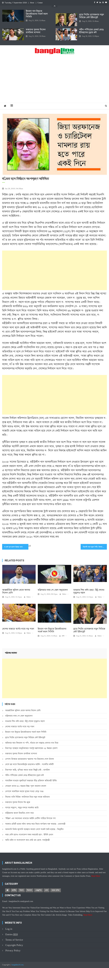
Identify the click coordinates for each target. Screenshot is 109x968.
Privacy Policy (12, 950)
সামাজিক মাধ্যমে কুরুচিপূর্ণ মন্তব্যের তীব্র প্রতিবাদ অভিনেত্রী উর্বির (31, 780)
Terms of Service (14, 939)
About (32, 3)
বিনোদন (29, 890)
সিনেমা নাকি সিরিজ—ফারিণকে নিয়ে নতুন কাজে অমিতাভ (27, 796)
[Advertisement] (54, 81)
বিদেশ (21, 890)
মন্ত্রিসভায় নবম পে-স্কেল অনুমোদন (53, 590)
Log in (8, 928)
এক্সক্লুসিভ (38, 890)
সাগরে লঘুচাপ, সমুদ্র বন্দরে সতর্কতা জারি (21, 807)
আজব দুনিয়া (55, 890)
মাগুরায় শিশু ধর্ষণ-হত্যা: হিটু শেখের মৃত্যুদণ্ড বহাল (88, 591)
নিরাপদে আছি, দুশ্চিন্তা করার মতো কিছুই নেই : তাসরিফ (27, 769)
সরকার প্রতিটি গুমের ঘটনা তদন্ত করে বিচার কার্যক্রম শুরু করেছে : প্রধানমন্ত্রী (35, 823)
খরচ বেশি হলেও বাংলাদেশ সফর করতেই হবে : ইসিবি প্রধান (29, 834)
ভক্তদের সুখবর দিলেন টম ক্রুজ (17, 802)
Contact (40, 3)
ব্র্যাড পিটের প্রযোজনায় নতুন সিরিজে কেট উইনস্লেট (91, 16)
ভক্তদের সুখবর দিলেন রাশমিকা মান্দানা (36, 31)
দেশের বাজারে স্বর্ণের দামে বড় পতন (18, 629)
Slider (28, 597)
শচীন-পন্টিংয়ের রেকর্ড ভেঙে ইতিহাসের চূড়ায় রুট (91, 31)
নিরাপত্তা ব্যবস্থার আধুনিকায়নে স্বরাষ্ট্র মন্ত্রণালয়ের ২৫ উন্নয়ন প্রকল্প (31, 748)
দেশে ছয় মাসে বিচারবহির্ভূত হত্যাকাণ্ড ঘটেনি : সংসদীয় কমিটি (29, 764)
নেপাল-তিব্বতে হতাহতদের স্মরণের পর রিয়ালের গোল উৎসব (29, 758)
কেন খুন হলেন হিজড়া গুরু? (14, 547)
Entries (11, 934)
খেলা (63, 636)
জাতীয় (14, 890)
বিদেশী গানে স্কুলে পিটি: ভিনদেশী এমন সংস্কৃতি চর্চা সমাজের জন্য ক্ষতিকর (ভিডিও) (95, 547)
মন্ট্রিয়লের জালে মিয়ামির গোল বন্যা (19, 812)
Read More (95, 876)
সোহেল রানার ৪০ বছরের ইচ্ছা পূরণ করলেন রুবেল (25, 785)
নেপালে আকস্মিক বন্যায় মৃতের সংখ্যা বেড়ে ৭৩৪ (24, 791)
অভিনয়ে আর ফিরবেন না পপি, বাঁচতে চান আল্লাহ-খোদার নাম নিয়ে (31, 742)
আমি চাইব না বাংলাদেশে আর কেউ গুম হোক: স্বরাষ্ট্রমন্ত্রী (27, 839)
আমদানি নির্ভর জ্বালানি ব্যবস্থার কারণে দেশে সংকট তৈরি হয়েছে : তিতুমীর (34, 829)
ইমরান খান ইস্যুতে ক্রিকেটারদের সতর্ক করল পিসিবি (37, 14)
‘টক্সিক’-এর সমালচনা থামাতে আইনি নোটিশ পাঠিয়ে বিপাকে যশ (30, 818)
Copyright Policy (14, 945)
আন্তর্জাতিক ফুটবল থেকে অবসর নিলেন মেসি (16, 591)
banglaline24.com (17, 965)
